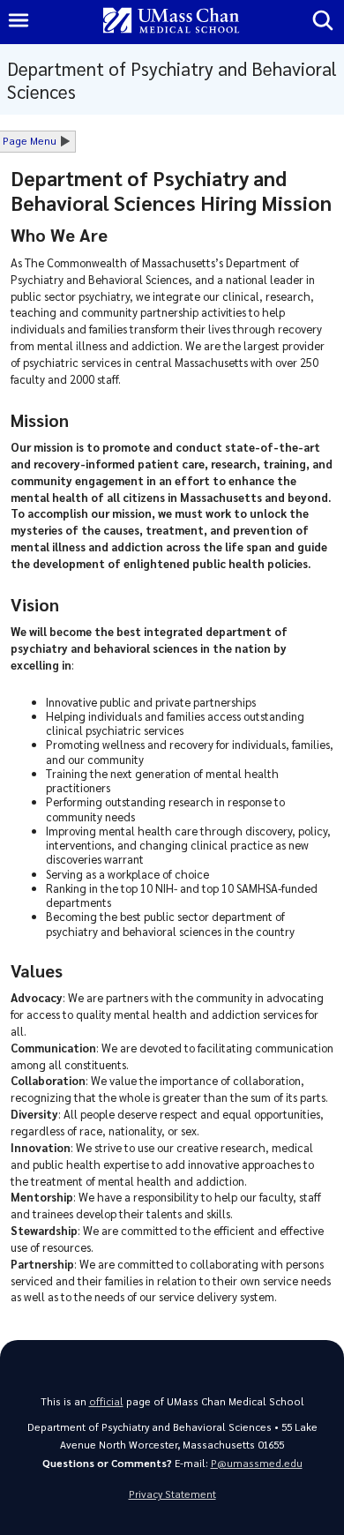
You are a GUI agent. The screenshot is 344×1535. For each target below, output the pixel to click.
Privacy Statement (172, 1494)
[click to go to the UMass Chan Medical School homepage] (171, 21)
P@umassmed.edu (257, 1463)
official (106, 1401)
